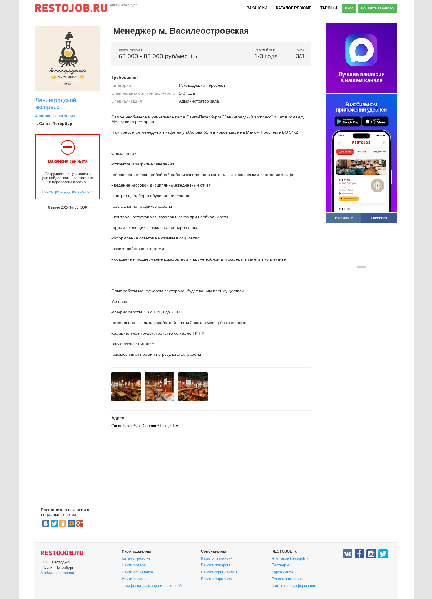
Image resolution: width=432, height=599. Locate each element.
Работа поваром (215, 565)
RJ (71, 10)
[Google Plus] (79, 523)
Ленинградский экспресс (55, 103)
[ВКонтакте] (45, 523)
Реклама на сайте (287, 579)
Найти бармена (135, 579)
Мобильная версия (57, 573)
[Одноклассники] (62, 523)
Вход (349, 8)
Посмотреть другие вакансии (67, 191)
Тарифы (328, 8)
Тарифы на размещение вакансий (152, 585)
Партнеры (280, 565)
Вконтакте (344, 218)
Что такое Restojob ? (290, 558)
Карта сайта (282, 572)
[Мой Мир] (71, 523)
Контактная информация (293, 585)
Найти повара (134, 565)
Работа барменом (216, 579)
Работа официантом (219, 572)
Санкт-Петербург (122, 5)
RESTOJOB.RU (62, 553)
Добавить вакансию (377, 8)
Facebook (379, 218)
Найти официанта (137, 572)
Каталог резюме (294, 8)
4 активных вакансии (55, 115)
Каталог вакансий (216, 558)
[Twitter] (54, 523)
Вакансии (257, 8)
